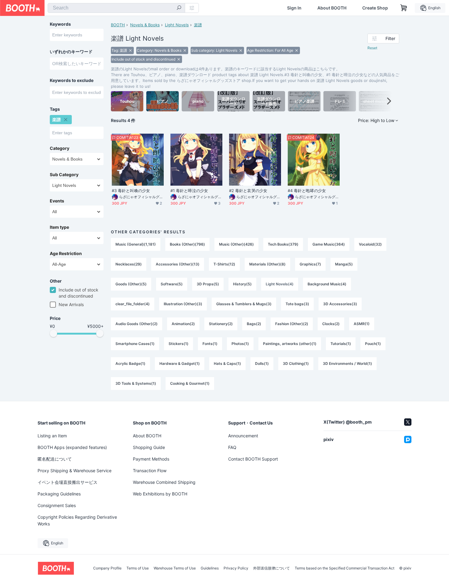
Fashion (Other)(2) (291, 323)
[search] (179, 8)
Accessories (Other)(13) (177, 264)
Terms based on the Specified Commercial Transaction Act (344, 568)
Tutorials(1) (340, 343)
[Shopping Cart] (404, 8)
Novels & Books (145, 24)
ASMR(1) (362, 323)
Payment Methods (151, 459)
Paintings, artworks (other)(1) (289, 343)
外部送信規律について (271, 568)
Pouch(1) (373, 343)
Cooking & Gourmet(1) (190, 383)
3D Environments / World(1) (347, 363)
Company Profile (107, 568)
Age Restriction (66, 253)
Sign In (294, 8)
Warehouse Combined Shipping (164, 482)
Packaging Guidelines (59, 493)
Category (59, 148)
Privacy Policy (236, 568)
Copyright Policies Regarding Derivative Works (77, 520)
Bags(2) (254, 323)
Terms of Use (137, 568)
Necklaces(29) (128, 264)
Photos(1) (240, 343)
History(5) (242, 284)
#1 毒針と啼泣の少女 (189, 190)
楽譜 (198, 24)
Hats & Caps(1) (227, 363)
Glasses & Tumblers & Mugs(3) (244, 304)
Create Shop (375, 8)
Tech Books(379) (283, 244)
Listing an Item (52, 435)
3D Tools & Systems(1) (135, 383)
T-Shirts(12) (224, 264)
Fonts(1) (210, 343)
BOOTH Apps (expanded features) (72, 447)
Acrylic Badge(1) (130, 363)
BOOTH (118, 24)
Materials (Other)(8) (267, 264)
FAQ (232, 447)
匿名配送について (55, 459)
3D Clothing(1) (296, 363)
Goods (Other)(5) (131, 284)
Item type (59, 227)
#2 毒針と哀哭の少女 (248, 190)
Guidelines (210, 568)
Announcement (243, 435)
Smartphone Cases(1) (135, 343)
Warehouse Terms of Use (175, 568)
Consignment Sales (57, 505)
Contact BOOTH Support (253, 459)
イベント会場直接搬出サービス (67, 482)
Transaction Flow (149, 470)
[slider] (53, 333)
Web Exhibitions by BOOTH (160, 493)
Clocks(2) (331, 323)
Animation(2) (183, 323)
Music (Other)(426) (236, 244)
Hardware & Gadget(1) (179, 363)
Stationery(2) (221, 323)
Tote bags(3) (297, 304)
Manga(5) (344, 264)
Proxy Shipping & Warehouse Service (74, 470)
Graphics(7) (310, 264)
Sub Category (64, 174)
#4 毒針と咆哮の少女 (307, 190)
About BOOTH (331, 8)
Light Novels (177, 24)
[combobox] (116, 8)
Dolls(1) (262, 363)
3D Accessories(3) (340, 304)
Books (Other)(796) (187, 244)
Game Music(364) (328, 244)
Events (57, 201)
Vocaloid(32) (370, 244)
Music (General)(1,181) (135, 244)
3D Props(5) (208, 284)
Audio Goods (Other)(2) (136, 323)
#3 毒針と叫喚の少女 (131, 190)
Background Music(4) (327, 284)
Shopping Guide (149, 447)
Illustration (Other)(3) (183, 304)
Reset (372, 48)
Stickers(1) (178, 343)
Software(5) (172, 284)
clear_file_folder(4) (132, 304)
